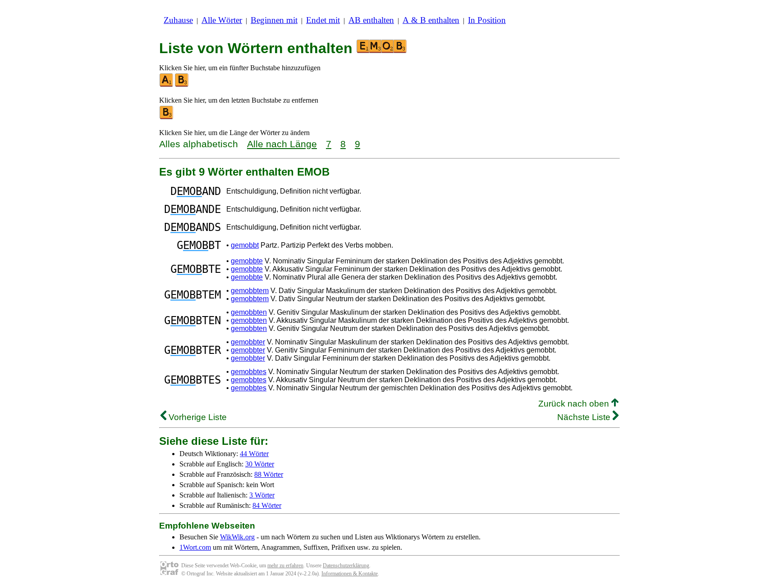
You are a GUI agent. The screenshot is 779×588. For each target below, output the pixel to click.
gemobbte (247, 261)
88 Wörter (268, 474)
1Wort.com (195, 547)
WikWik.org (237, 537)
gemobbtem (250, 290)
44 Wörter (254, 453)
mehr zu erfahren (285, 565)
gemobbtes (248, 371)
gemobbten (249, 312)
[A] (166, 85)
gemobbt (245, 245)
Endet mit (323, 20)
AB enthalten (371, 20)
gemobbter (248, 342)
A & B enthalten (431, 20)
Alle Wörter (222, 20)
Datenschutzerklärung (346, 565)
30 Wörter (259, 464)
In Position (487, 20)
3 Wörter (262, 495)
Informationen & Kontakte (349, 573)
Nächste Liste (585, 417)
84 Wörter (266, 505)
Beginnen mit (274, 20)
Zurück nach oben (574, 403)
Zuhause (178, 20)
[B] (182, 85)
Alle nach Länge (282, 144)
